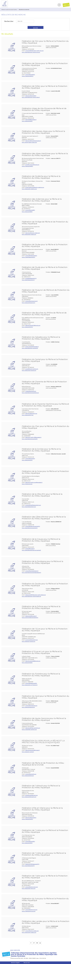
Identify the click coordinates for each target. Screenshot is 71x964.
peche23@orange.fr (30, 548)
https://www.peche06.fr (27, 166)
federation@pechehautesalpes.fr (33, 140)
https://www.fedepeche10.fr (28, 257)
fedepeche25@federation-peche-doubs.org (35, 595)
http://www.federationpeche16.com (30, 392)
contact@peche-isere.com (31, 887)
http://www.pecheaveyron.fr (28, 302)
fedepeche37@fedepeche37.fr (32, 864)
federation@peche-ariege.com (32, 233)
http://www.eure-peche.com (28, 641)
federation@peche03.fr (30, 95)
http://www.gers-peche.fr (28, 752)
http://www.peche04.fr (27, 121)
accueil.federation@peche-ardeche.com (34, 187)
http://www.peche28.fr (27, 662)
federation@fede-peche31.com (32, 728)
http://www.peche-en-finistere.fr (30, 685)
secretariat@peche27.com (31, 640)
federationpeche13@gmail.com (32, 325)
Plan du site (27, 962)
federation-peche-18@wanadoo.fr (33, 437)
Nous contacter (15, 950)
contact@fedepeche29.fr (31, 683)
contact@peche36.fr (30, 841)
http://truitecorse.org (27, 484)
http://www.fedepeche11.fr (28, 280)
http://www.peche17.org (27, 415)
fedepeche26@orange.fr (31, 616)
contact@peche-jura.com (31, 909)
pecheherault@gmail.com (31, 795)
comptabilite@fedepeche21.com (33, 505)
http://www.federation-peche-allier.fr (31, 97)
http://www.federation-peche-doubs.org (31, 596)
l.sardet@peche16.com (30, 391)
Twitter (34, 942)
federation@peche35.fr (30, 817)
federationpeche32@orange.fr (32, 750)
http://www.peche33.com (28, 775)
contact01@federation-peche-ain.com (34, 50)
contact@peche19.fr (30, 458)
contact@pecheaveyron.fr (31, 301)
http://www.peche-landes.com (29, 932)
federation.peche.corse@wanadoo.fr (33, 482)
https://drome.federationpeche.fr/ (30, 617)
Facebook (30, 942)
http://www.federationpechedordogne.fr (31, 572)
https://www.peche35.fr (27, 819)
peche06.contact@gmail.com (32, 164)
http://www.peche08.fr (27, 211)
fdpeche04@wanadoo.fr (30, 119)
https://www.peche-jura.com (28, 911)
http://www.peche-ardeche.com (29, 189)
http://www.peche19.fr (27, 460)
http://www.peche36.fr (27, 843)
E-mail (37, 942)
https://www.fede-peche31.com (29, 729)
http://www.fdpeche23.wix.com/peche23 (31, 550)
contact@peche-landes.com (32, 931)
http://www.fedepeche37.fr (28, 865)
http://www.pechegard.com (28, 707)
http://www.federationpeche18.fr (30, 439)
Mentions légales (15, 962)
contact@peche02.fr (30, 74)
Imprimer (40, 942)
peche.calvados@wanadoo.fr (32, 346)
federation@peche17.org (31, 413)
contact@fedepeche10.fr (31, 255)
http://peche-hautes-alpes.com (29, 142)
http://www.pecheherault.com (29, 797)
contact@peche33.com (30, 774)
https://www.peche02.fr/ (27, 76)
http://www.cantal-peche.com (29, 370)
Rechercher (8, 21)
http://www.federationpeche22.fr (30, 528)
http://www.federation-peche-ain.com (31, 52)
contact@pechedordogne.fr (31, 571)
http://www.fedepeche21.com (29, 506)
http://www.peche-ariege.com (29, 234)
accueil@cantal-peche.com (31, 369)
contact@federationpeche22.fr (32, 526)
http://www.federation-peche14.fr (30, 348)
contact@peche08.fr (30, 210)
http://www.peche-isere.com (28, 888)
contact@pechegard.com (31, 705)
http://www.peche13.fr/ (27, 327)
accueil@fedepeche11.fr (31, 278)
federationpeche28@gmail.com (32, 661)
